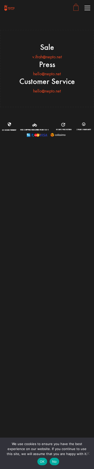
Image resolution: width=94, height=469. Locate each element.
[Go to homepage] (9, 7)
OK (42, 462)
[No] (87, 453)
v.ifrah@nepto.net (47, 57)
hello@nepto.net (47, 74)
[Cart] (75, 7)
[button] (87, 7)
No (54, 462)
